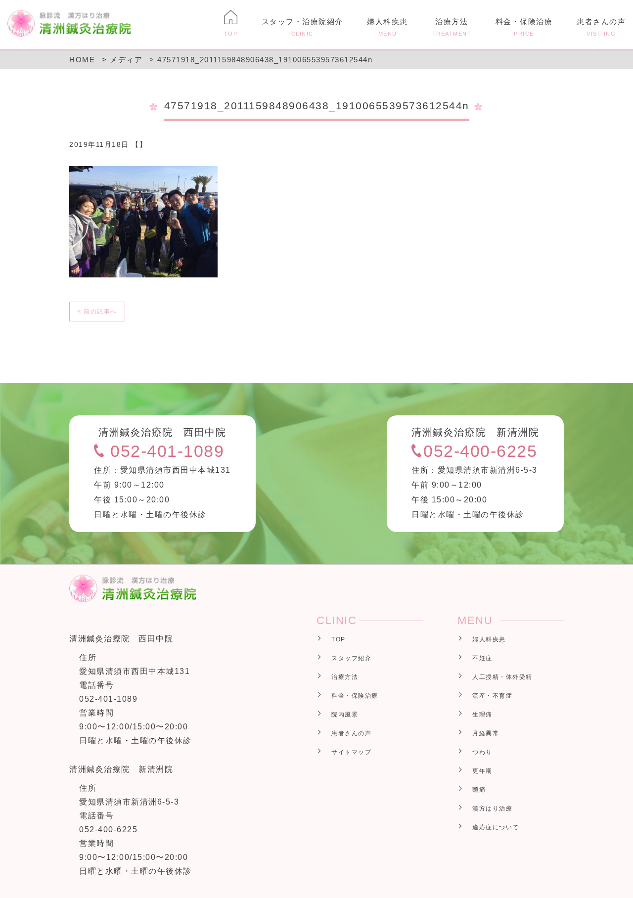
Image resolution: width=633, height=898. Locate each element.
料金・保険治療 (524, 27)
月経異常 (485, 733)
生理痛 (482, 714)
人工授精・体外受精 (502, 677)
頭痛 (479, 789)
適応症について (495, 827)
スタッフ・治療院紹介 (302, 27)
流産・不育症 (492, 695)
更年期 (482, 770)
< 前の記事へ (97, 311)
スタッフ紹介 (351, 658)
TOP (338, 639)
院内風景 (344, 714)
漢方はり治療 (492, 808)
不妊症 (482, 658)
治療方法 (452, 27)
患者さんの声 (601, 27)
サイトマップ (351, 752)
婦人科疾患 (387, 27)
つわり (482, 752)
